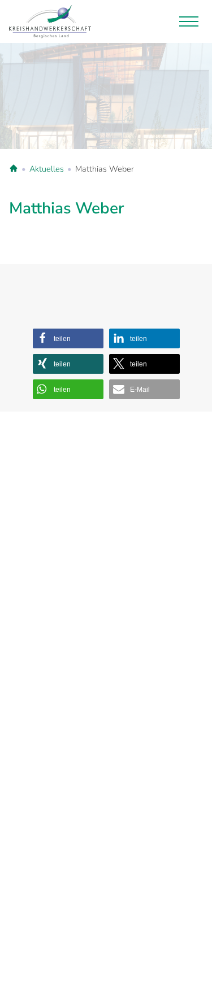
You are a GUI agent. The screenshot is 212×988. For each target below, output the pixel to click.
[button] (68, 338)
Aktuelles (46, 168)
